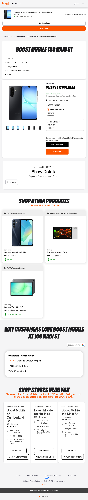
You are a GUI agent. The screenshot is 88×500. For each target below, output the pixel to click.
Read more (11, 182)
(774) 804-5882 (16, 436)
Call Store (57, 152)
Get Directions (57, 145)
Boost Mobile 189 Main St (26, 37)
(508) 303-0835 (71, 429)
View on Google (17, 371)
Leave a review (74, 345)
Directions (16, 450)
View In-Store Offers (18, 457)
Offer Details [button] (44, 496)
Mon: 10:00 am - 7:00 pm (17, 62)
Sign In (75, 4)
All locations (7, 37)
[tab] (44, 496)
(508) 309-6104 (43, 426)
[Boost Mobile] (5, 3)
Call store (44, 29)
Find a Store (16, 4)
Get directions (44, 23)
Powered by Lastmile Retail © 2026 (44, 490)
